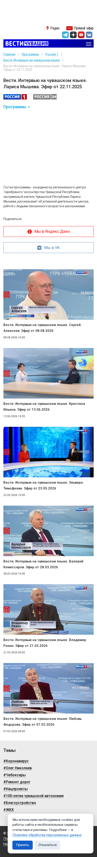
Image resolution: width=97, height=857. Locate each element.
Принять (22, 845)
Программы (30, 54)
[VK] (89, 34)
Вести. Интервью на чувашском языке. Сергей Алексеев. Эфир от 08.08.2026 (42, 328)
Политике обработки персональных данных (47, 835)
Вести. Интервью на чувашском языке (31, 60)
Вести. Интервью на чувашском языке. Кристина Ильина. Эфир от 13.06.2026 (44, 407)
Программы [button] (14, 107)
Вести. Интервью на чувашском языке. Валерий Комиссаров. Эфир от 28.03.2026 (43, 564)
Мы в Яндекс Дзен (52, 231)
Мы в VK (52, 247)
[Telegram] (65, 34)
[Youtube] (81, 34)
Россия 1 (51, 54)
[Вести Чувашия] (25, 44)
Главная (9, 54)
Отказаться (48, 845)
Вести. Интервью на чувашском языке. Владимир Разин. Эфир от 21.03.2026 (44, 643)
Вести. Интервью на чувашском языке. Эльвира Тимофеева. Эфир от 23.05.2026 (43, 485)
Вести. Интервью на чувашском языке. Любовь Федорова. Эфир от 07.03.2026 (42, 722)
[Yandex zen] (73, 34)
